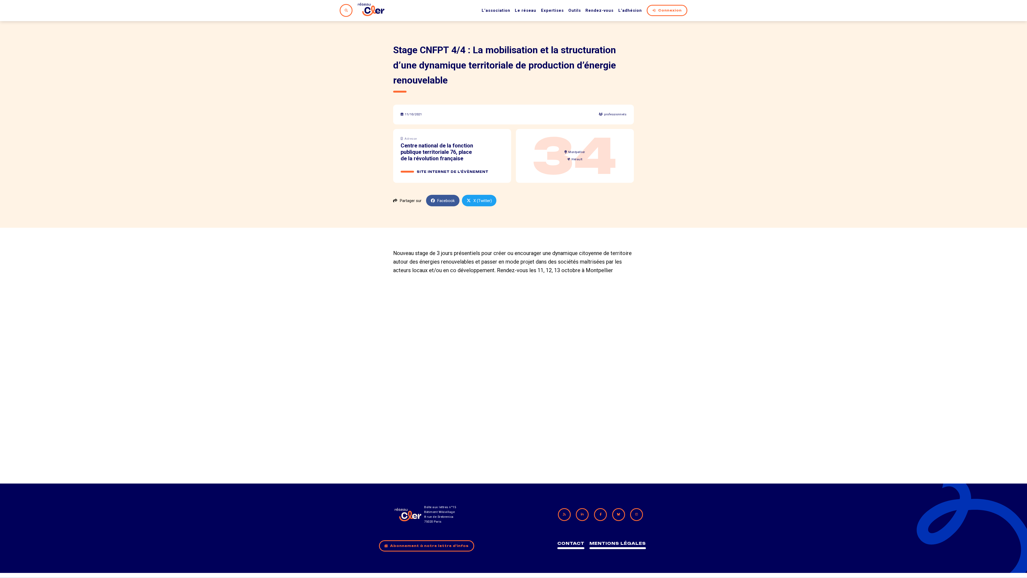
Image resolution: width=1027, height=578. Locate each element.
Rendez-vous (599, 10)
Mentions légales (617, 543)
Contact (570, 543)
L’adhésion (630, 10)
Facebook (446, 200)
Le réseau (525, 10)
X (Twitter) (482, 200)
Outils (574, 10)
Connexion (670, 10)
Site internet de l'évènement (452, 172)
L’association (496, 10)
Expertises (552, 10)
